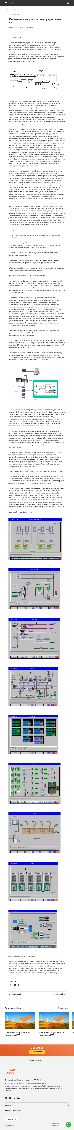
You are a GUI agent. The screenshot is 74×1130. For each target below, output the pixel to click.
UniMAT (11, 1125)
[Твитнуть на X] (10, 985)
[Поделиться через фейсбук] (15, 985)
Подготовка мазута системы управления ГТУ (29, 9)
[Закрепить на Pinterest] (19, 985)
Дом (6, 9)
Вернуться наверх (36, 1060)
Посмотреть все (63, 1008)
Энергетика (12, 9)
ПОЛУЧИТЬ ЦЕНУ (37, 1051)
